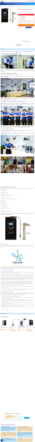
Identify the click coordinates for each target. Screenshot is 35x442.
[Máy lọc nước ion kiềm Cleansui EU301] (13, 322)
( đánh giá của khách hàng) (25, 11)
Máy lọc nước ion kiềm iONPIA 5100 (4, 327)
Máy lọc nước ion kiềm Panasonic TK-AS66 (22, 327)
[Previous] (0, 365)
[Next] (34, 365)
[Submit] (16, 1)
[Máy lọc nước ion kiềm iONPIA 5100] (4, 322)
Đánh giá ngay (27, 417)
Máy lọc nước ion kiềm (9, 6)
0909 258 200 (32, 0)
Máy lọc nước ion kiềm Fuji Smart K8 (30, 327)
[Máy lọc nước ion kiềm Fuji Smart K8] (30, 322)
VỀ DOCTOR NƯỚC (17, 4)
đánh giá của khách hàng (15, 415)
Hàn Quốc (15, 6)
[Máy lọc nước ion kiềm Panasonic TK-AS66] (22, 322)
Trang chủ (2, 6)
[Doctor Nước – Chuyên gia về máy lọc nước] (4, 1)
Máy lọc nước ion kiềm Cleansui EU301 (12, 327)
